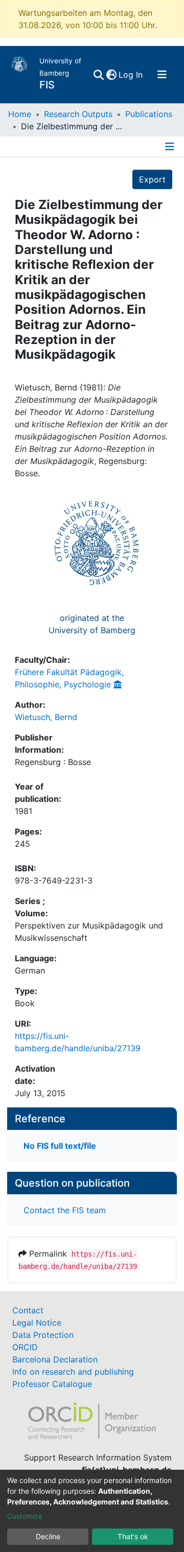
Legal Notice (36, 1322)
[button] (111, 74)
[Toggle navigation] (162, 74)
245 (22, 844)
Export (152, 179)
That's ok (133, 1536)
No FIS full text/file (60, 1146)
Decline (48, 1536)
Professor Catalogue (52, 1384)
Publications (148, 114)
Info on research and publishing (73, 1371)
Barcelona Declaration (55, 1359)
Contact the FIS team (65, 1210)
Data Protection (43, 1335)
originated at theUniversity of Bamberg (92, 624)
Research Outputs (78, 114)
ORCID (25, 1347)
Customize (24, 1516)
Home (19, 114)
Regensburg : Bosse (53, 762)
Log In (131, 75)
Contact (27, 1310)
